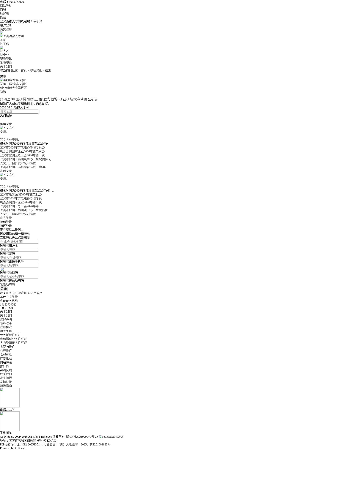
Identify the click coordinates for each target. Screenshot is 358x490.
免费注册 (6, 29)
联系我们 (6, 374)
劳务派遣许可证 (10, 334)
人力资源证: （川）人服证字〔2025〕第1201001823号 (75, 444)
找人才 (4, 50)
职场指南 (6, 385)
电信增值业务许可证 (13, 338)
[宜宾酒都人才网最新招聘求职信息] (12, 35)
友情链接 (6, 381)
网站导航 (6, 5)
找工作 (4, 43)
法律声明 (6, 319)
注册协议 (6, 327)
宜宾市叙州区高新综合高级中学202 (23, 167)
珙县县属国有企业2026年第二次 (21, 202)
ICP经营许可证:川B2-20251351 (20, 444)
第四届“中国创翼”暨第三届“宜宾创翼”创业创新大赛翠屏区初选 (49, 99)
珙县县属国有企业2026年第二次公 (22, 151)
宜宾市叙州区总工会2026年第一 (21, 206)
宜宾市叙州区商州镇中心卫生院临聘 (24, 210)
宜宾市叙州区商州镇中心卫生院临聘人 (25, 159)
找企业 (4, 54)
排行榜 (4, 366)
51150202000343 (112, 436)
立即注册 (21, 293)
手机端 (38, 21)
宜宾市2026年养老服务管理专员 (21, 198)
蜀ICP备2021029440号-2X (81, 436)
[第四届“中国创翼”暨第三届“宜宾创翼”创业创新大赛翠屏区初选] (14, 87)
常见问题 (6, 378)
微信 (3, 17)
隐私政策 (6, 323)
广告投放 (6, 358)
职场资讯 (6, 58)
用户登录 (6, 25)
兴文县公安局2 (9, 139)
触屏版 (4, 13)
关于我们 (6, 66)
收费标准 (6, 354)
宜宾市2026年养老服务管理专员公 (22, 147)
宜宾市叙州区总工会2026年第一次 (22, 155)
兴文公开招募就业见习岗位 (18, 163)
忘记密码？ (35, 293)
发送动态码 (7, 284)
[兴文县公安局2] (8, 131)
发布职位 (6, 62)
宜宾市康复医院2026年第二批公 (21, 194)
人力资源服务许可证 (13, 342)
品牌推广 (6, 350)
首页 (3, 40)
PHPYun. (20, 448)
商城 (3, 9)
